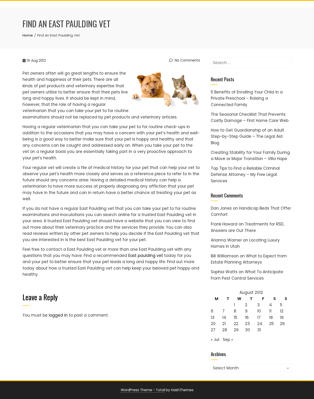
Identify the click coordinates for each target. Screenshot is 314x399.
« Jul (215, 339)
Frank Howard (224, 224)
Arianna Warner (226, 240)
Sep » (228, 339)
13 (212, 317)
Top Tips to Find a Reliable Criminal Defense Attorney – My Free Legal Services (245, 174)
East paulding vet (145, 255)
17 (259, 317)
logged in (58, 315)
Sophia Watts (224, 272)
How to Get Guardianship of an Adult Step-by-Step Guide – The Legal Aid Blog (247, 136)
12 (281, 311)
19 (282, 317)
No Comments (187, 60)
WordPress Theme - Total (143, 390)
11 (270, 311)
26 (282, 323)
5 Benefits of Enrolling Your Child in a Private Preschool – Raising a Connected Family (247, 98)
